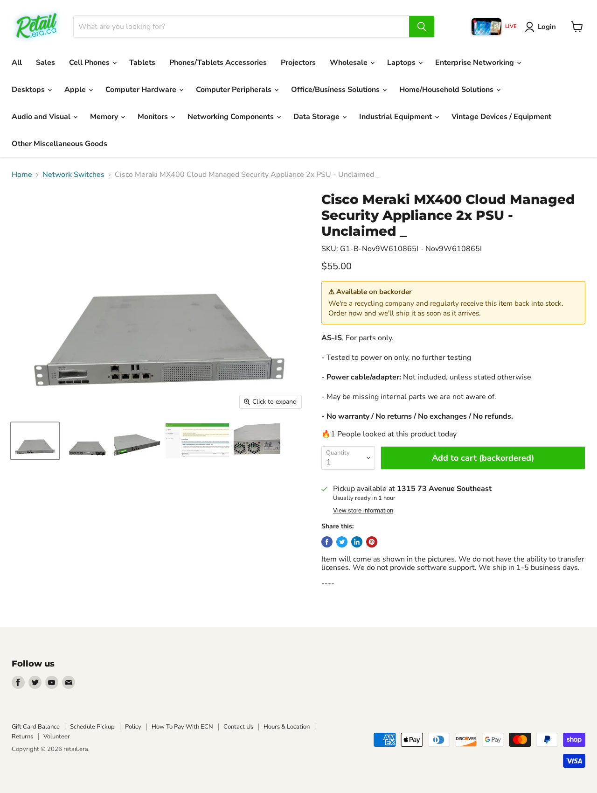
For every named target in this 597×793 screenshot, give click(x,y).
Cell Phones (90, 62)
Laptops (402, 62)
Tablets (142, 62)
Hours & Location (287, 727)
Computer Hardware (141, 89)
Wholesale (349, 62)
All (17, 62)
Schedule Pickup (92, 727)
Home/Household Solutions (447, 89)
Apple (76, 89)
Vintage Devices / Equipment (501, 117)
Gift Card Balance (36, 727)
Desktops (29, 89)
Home (22, 174)
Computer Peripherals (234, 89)
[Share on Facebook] (327, 541)
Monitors (154, 117)
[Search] (421, 26)
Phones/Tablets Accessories (218, 62)
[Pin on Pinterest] (371, 541)
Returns (22, 736)
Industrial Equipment (396, 117)
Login (547, 26)
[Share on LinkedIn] (356, 541)
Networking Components (231, 117)
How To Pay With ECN (182, 727)
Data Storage (317, 117)
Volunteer (56, 736)
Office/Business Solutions (336, 89)
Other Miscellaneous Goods (59, 144)
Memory (105, 117)
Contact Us (238, 727)
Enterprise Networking (475, 62)
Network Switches (73, 174)
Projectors (298, 62)
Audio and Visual (42, 117)
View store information (363, 510)
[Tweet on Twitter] (341, 541)
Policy (133, 727)
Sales (45, 62)
